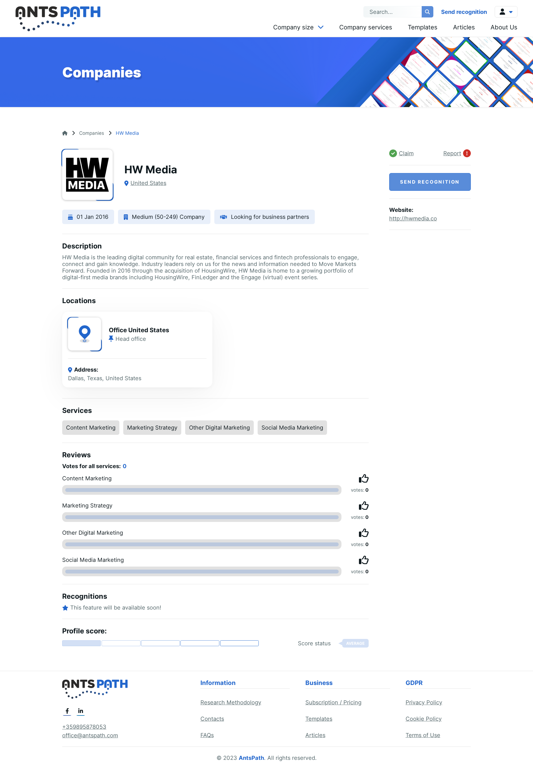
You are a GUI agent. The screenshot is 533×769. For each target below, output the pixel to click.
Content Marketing (90, 427)
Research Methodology (230, 702)
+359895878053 (84, 727)
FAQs (207, 735)
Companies (91, 133)
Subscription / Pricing (333, 702)
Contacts (212, 718)
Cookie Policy (424, 718)
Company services (365, 27)
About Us (504, 27)
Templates (423, 27)
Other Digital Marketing (219, 427)
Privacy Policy (424, 702)
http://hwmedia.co (413, 218)
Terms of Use (423, 735)
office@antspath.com (90, 735)
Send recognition (464, 12)
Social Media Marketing (292, 427)
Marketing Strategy (152, 427)
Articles (464, 27)
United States (148, 183)
